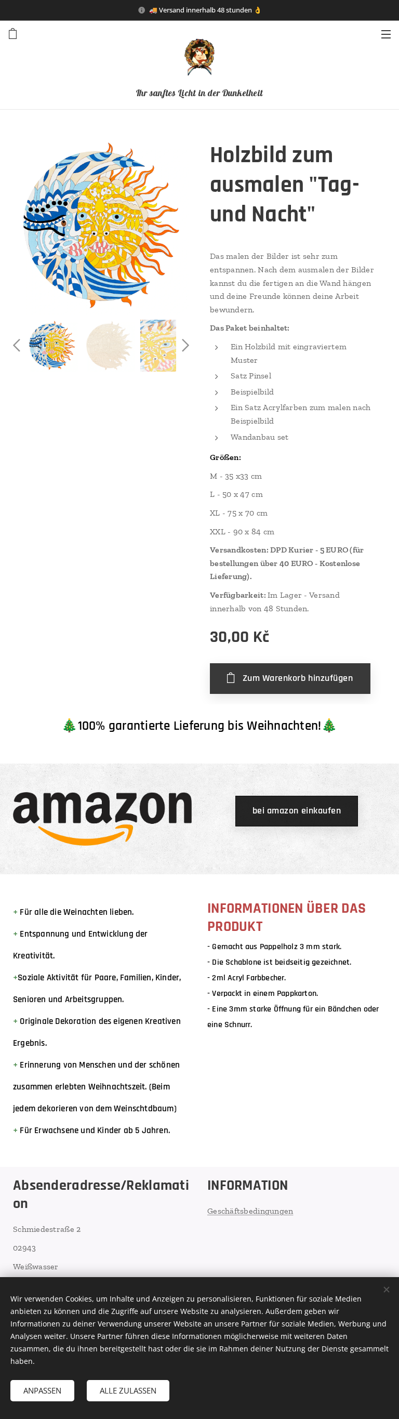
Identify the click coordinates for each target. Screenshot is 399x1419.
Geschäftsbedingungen (250, 1211)
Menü (386, 33)
